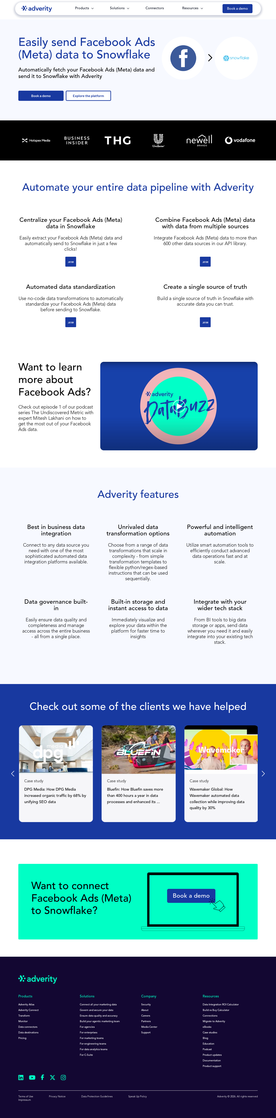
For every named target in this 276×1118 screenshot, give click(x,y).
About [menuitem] (144, 1010)
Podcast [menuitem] (207, 1049)
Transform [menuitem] (24, 1016)
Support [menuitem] (146, 1032)
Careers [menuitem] (145, 1016)
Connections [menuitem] (210, 1016)
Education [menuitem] (208, 1044)
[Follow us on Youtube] (32, 1078)
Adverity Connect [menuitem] (28, 1010)
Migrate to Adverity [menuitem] (214, 1021)
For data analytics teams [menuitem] (93, 1049)
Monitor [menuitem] (23, 1021)
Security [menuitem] (146, 1004)
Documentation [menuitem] (212, 1060)
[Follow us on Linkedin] (21, 1078)
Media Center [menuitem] (149, 1027)
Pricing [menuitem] (22, 1038)
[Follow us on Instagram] (63, 1078)
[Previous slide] (13, 773)
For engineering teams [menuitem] (93, 1044)
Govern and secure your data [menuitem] (96, 1010)
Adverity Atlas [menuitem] (26, 1004)
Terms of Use (25, 1096)
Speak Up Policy (137, 1096)
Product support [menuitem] (212, 1066)
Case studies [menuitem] (210, 1032)
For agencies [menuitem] (87, 1027)
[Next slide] (262, 773)
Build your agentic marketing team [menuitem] (100, 1021)
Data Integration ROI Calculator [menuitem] (221, 1004)
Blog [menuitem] (205, 1038)
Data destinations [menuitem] (28, 1032)
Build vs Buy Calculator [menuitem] (216, 1010)
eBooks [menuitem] (207, 1027)
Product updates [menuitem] (212, 1055)
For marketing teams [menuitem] (92, 1038)
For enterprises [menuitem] (88, 1032)
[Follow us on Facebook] (42, 1078)
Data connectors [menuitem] (27, 1027)
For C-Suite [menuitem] (86, 1055)
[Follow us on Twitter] (52, 1078)
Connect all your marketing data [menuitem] (98, 1004)
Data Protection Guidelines (97, 1096)
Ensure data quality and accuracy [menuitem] (99, 1016)
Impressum (24, 1100)
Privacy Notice (57, 1096)
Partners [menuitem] (146, 1021)
